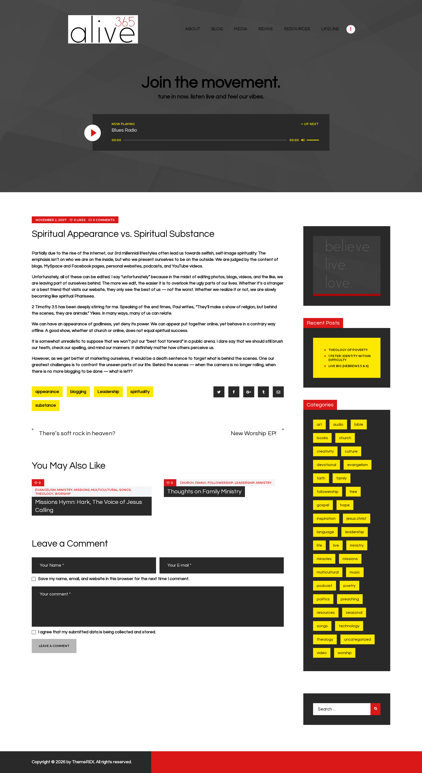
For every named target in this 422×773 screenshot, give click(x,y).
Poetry (349, 586)
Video (322, 653)
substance (45, 405)
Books (322, 438)
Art (319, 424)
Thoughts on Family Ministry (204, 491)
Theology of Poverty (348, 350)
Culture (351, 451)
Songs (125, 490)
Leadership (108, 392)
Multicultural (104, 490)
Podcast (324, 586)
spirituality (140, 392)
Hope (345, 505)
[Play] (92, 133)
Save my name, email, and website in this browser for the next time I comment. (113, 579)
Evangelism (45, 490)
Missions (82, 490)
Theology (44, 494)
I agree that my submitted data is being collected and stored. (97, 632)
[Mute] (302, 140)
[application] (216, 140)
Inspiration (326, 518)
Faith (321, 478)
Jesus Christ (357, 518)
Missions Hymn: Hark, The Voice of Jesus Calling (88, 506)
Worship (63, 494)
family (200, 483)
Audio (338, 424)
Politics (323, 599)
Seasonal (354, 612)
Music (355, 572)
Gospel (323, 505)
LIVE (336, 545)
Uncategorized (357, 639)
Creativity (325, 451)
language (325, 532)
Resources (326, 612)
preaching (350, 599)
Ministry (65, 490)
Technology (349, 626)
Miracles (324, 559)
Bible (358, 424)
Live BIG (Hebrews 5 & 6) (348, 366)
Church (187, 483)
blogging (78, 392)
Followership (220, 483)
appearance (47, 392)
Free (353, 492)
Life (319, 545)
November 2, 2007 (51, 220)
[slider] (313, 139)
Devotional (326, 465)
